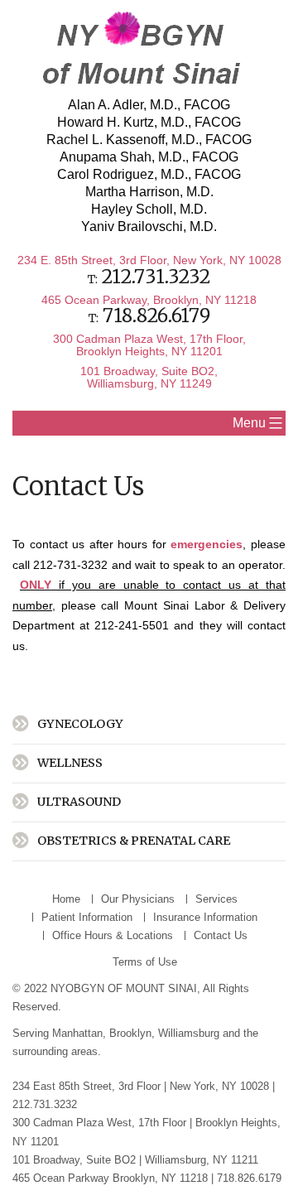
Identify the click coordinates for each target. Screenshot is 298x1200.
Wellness (70, 762)
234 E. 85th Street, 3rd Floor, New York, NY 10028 (149, 260)
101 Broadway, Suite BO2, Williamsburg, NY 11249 (149, 376)
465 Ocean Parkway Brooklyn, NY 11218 (110, 1178)
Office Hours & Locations (112, 935)
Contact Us (221, 935)
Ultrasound (79, 801)
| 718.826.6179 (246, 1178)
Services (216, 899)
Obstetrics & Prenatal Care (133, 840)
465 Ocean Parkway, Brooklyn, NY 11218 (149, 299)
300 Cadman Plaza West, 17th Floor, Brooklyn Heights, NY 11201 (149, 344)
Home (66, 899)
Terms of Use (145, 962)
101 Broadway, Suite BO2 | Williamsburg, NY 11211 (137, 1160)
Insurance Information (205, 917)
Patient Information (86, 917)
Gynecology (80, 723)
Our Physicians (138, 899)
